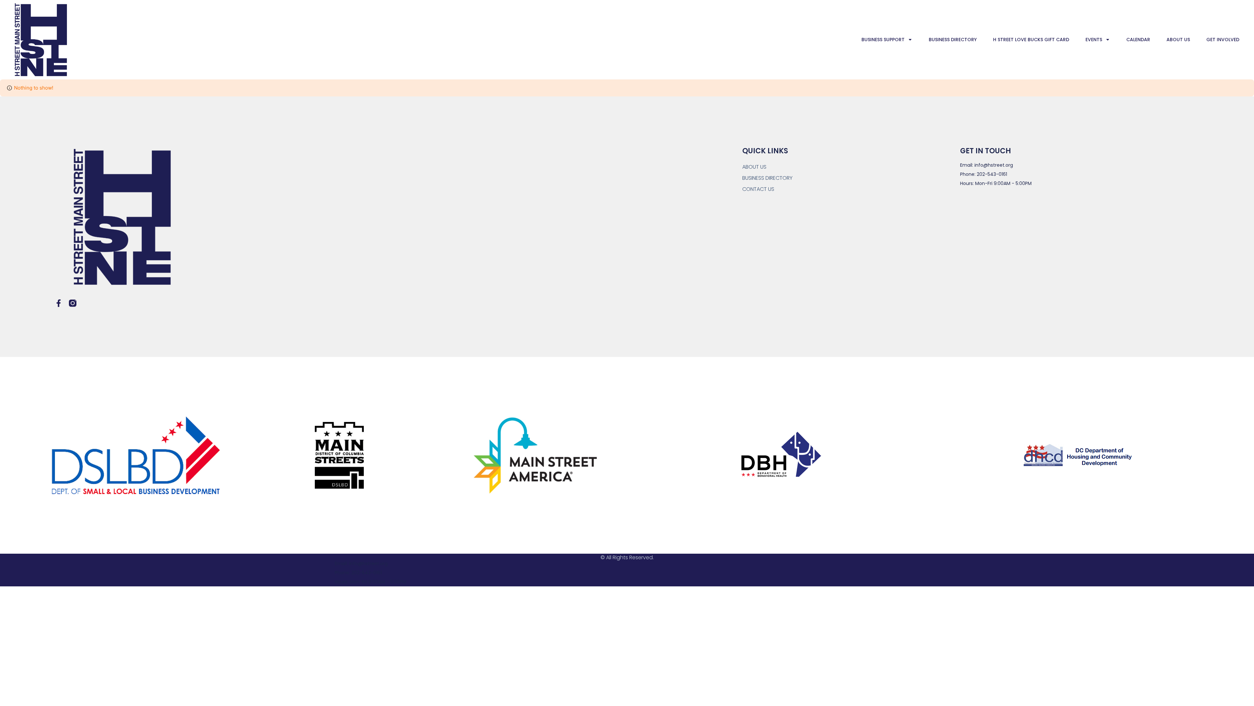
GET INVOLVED (1222, 39)
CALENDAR (1138, 39)
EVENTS (1093, 39)
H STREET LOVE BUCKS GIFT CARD (1031, 39)
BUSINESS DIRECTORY (953, 39)
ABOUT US (1178, 39)
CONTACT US (758, 189)
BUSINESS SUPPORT (883, 39)
